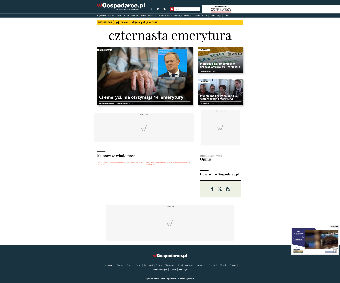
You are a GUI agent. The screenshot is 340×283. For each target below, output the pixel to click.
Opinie (226, 15)
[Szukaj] (172, 9)
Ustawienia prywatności (185, 279)
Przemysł (187, 15)
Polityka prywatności (168, 279)
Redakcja (183, 269)
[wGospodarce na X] (157, 9)
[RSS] (164, 9)
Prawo (126, 15)
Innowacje (178, 15)
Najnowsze (101, 15)
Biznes (119, 15)
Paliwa (143, 15)
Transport (135, 15)
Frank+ (204, 15)
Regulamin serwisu (152, 279)
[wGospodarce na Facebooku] (151, 9)
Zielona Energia (215, 15)
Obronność (152, 15)
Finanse (111, 15)
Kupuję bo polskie (165, 15)
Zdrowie (197, 15)
